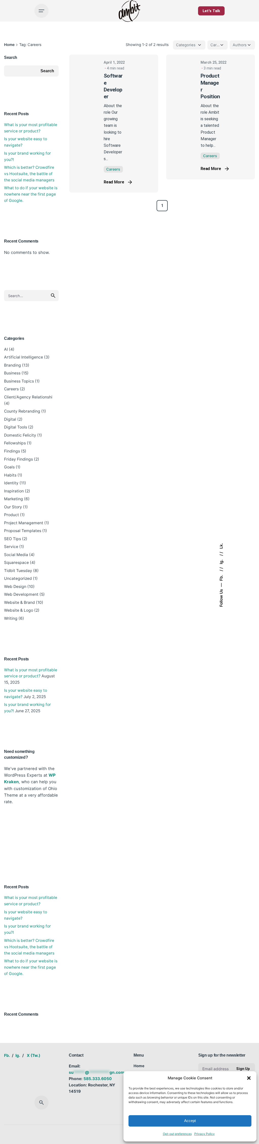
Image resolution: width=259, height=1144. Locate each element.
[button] (248, 1078)
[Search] (41, 1102)
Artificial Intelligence (23, 357)
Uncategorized (18, 578)
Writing (10, 618)
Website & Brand (19, 602)
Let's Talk (211, 11)
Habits (10, 475)
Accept (190, 1120)
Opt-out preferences (177, 1134)
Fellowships (15, 443)
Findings (12, 451)
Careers (11, 389)
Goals (9, 467)
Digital (10, 419)
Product (11, 514)
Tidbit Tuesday (18, 570)
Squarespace (16, 562)
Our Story (13, 507)
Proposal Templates (22, 530)
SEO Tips (12, 538)
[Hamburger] (41, 11)
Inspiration (14, 491)
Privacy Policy (204, 1134)
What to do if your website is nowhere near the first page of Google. (30, 194)
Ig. (221, 561)
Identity (11, 483)
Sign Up (243, 1068)
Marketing (13, 498)
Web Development (21, 594)
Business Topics (19, 381)
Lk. (221, 546)
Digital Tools (15, 427)
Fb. (221, 577)
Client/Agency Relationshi (28, 397)
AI (6, 349)
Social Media (16, 554)
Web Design (15, 586)
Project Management (23, 522)
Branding (12, 365)
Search (10, 57)
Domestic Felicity (20, 435)
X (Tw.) (33, 1055)
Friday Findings (18, 459)
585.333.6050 (97, 1078)
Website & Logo (18, 610)
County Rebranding (22, 411)
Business (12, 373)
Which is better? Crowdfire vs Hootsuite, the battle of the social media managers (29, 173)
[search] (53, 295)
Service (11, 546)
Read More (114, 182)
